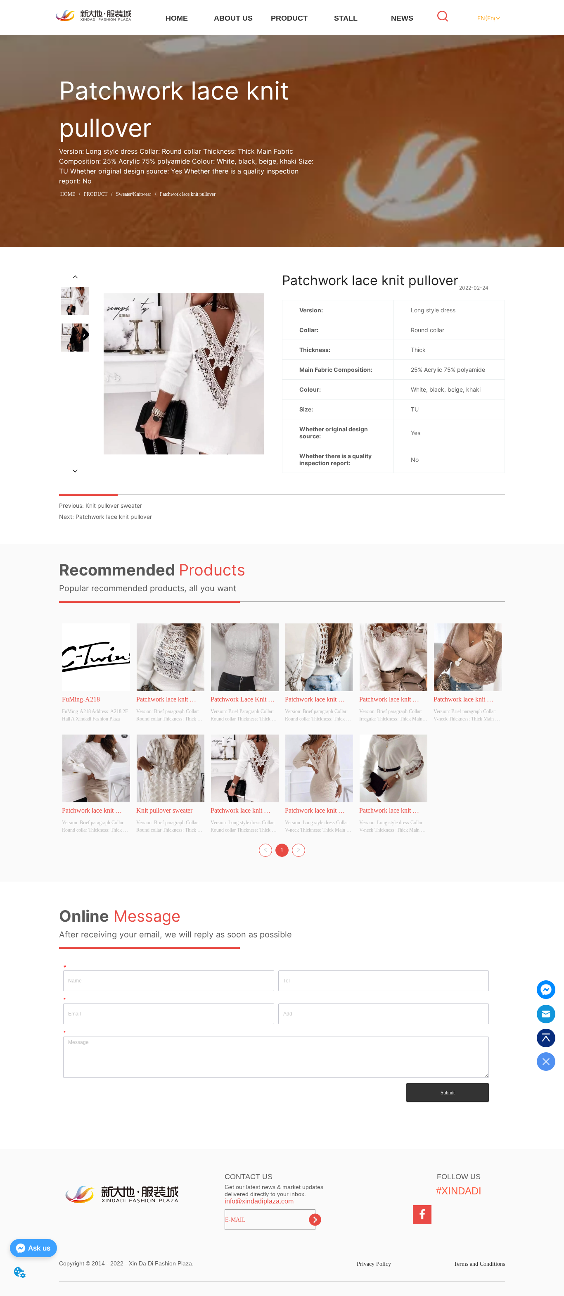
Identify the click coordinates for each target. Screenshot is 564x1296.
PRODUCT (289, 18)
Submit (448, 1093)
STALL (346, 18)
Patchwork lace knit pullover (188, 194)
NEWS (402, 18)
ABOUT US (233, 18)
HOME (177, 18)
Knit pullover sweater (113, 505)
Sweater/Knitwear (133, 194)
